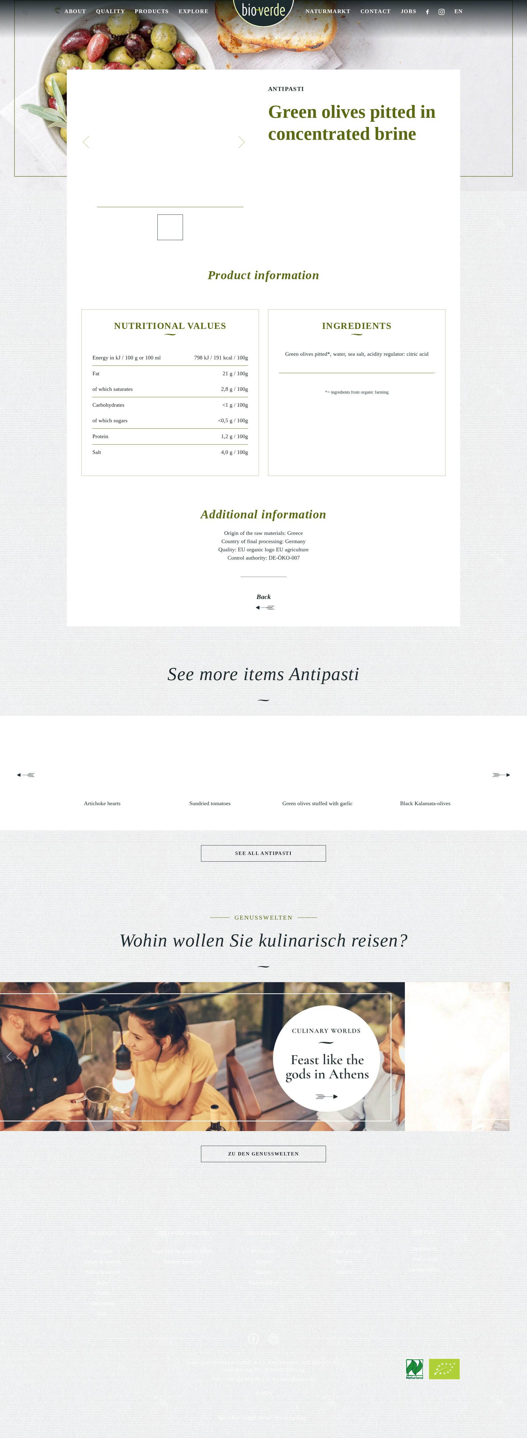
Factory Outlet (424, 1269)
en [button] (458, 11)
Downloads (424, 1249)
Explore (194, 11)
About (75, 11)
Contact (375, 11)
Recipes (344, 1262)
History (264, 1262)
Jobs (408, 11)
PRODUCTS (102, 1233)
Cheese (102, 1293)
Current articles (344, 1251)
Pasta (102, 1282)
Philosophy (263, 1251)
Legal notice (258, 1417)
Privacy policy (291, 1417)
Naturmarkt (328, 11)
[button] (86, 142)
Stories (344, 1272)
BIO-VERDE (264, 1233)
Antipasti (286, 88)
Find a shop (424, 1259)
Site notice (229, 1417)
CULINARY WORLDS (183, 1233)
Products (152, 11)
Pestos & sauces (102, 1272)
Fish (102, 1314)
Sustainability (263, 1282)
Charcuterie (102, 1303)
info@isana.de (297, 1379)
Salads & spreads (102, 1262)
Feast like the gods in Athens (183, 1251)
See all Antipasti (263, 853)
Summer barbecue (183, 1262)
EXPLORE (344, 1233)
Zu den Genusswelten (263, 1153)
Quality (110, 11)
